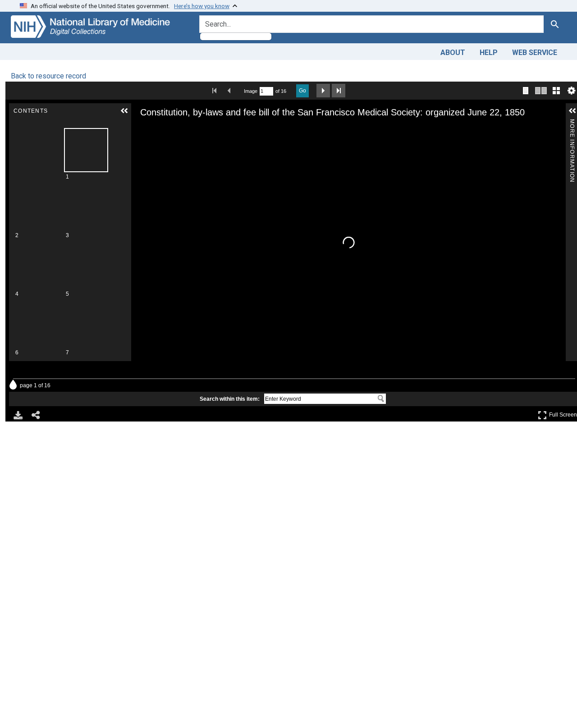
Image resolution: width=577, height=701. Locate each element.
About (452, 52)
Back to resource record (48, 76)
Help (489, 52)
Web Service (534, 52)
